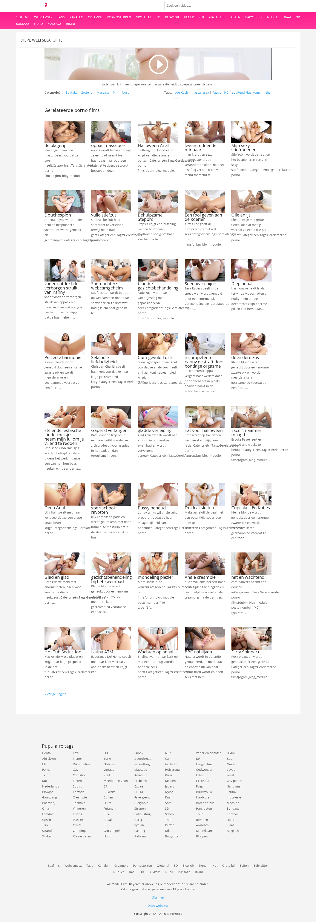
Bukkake (22, 24)
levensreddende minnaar (200, 147)
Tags (61, 17)
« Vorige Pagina (55, 694)
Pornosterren (119, 17)
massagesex (200, 92)
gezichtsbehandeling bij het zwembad (111, 579)
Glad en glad (56, 577)
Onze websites (158, 905)
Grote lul (144, 17)
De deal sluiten (199, 508)
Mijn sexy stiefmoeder (243, 147)
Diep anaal (241, 283)
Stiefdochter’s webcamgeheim (107, 286)
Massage (54, 24)
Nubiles (273, 17)
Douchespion (57, 215)
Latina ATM (102, 652)
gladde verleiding (155, 430)
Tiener (189, 17)
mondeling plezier (155, 577)
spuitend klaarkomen (247, 92)
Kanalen (76, 17)
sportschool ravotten (103, 510)
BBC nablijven (198, 652)
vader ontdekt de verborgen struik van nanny (61, 288)
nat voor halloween (204, 430)
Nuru (38, 24)
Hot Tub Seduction (62, 652)
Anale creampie (200, 577)
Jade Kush (181, 92)
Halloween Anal (153, 145)
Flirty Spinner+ (245, 652)
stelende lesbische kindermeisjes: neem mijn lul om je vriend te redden (64, 436)
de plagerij (54, 145)
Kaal (287, 17)
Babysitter (253, 17)
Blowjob (172, 17)
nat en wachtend (247, 577)
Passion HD (220, 92)
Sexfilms (22, 17)
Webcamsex (43, 17)
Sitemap (158, 897)
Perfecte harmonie (62, 357)
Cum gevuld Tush (155, 357)
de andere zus (245, 357)
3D (158, 17)
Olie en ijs (241, 215)
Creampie (95, 17)
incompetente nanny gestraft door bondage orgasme (204, 361)
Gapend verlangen (109, 430)
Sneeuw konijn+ (200, 283)
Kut (201, 17)
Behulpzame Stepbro (150, 217)
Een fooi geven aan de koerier (203, 217)
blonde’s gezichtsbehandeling (158, 286)
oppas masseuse (108, 145)
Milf (115, 92)
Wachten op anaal (155, 652)
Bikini (70, 24)
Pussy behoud (152, 508)
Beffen (235, 17)
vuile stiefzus (104, 215)
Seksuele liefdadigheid (104, 359)
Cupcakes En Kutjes (250, 508)
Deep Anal (54, 508)
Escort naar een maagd (246, 432)
